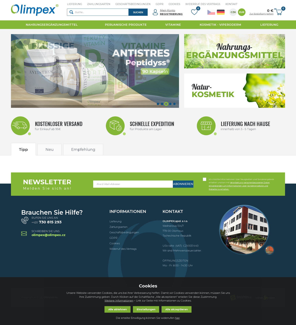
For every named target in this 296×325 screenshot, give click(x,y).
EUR (241, 12)
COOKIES (174, 4)
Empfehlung (83, 149)
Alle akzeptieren (176, 309)
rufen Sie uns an (46, 220)
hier (177, 318)
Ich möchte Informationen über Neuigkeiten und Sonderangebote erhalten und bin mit (241, 179)
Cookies (114, 243)
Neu (49, 149)
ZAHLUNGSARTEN (98, 4)
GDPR (159, 4)
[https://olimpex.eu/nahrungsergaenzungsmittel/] (234, 51)
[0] (194, 13)
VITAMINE (173, 24)
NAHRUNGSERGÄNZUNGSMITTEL (52, 24)
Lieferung (115, 221)
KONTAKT (231, 4)
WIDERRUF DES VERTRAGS (202, 4)
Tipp (23, 149)
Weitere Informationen (118, 300)
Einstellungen (146, 309)
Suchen (138, 12)
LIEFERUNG (74, 4)
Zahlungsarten (118, 226)
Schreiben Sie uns (48, 233)
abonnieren (183, 184)
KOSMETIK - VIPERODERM (220, 24)
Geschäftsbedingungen (124, 232)
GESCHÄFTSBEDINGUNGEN (133, 4)
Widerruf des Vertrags (123, 248)
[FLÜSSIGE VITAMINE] (95, 71)
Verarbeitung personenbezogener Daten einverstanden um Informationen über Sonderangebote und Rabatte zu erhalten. (239, 185)
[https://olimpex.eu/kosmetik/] (234, 91)
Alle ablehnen (117, 309)
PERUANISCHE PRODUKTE (126, 24)
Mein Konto (167, 10)
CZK (233, 12)
